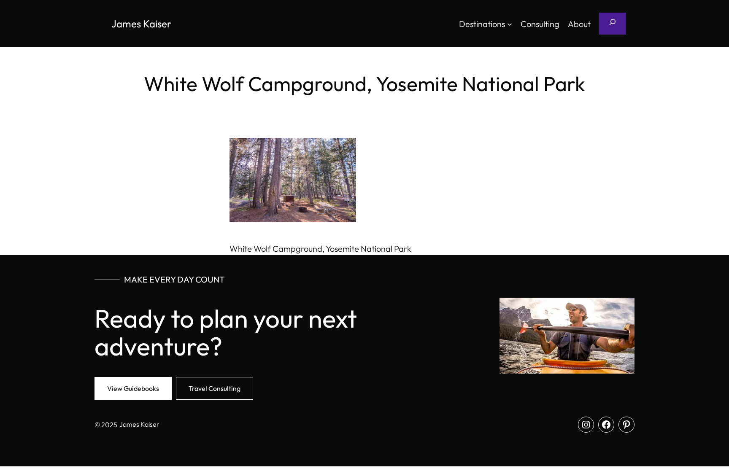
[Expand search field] (612, 24)
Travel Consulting (214, 388)
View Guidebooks (133, 388)
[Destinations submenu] (509, 23)
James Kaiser (141, 23)
